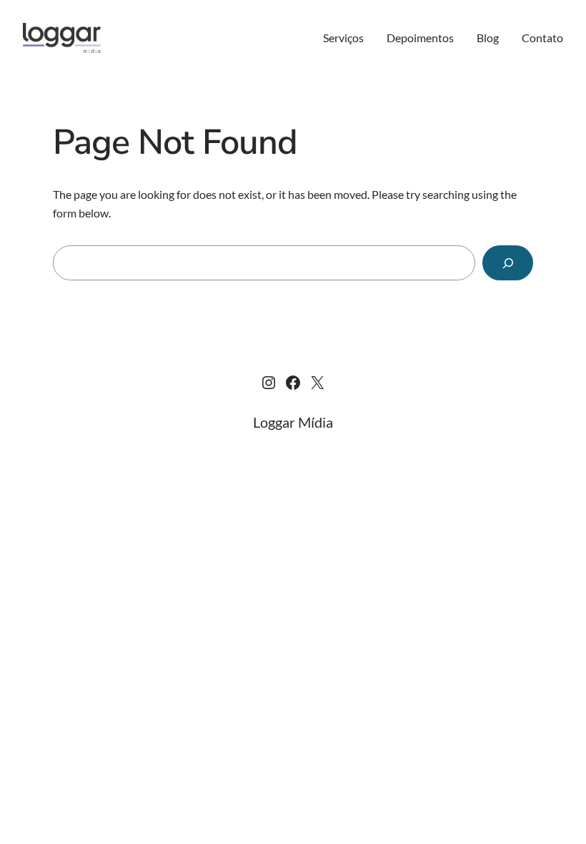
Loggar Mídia (293, 422)
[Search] (507, 262)
